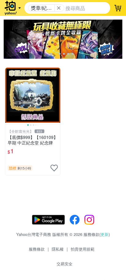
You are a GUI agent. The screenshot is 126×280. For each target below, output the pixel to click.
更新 (105, 234)
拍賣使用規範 (82, 249)
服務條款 (37, 249)
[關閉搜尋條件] (58, 8)
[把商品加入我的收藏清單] (54, 168)
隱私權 (58, 249)
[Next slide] (56, 95)
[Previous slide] (9, 95)
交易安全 (64, 264)
